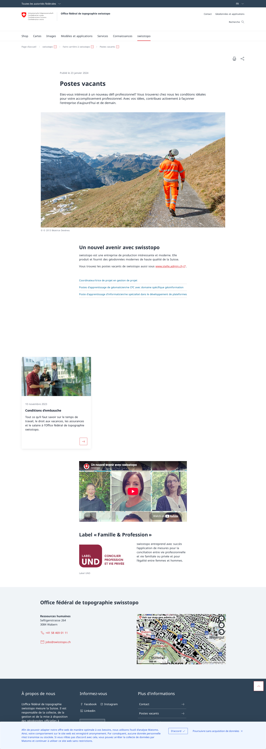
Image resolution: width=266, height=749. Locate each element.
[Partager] (242, 58)
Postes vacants (149, 713)
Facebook (90, 704)
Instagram (111, 704)
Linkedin (89, 711)
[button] (37, 36)
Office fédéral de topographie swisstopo (85, 13)
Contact (144, 704)
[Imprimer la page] (234, 58)
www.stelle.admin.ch (169, 266)
